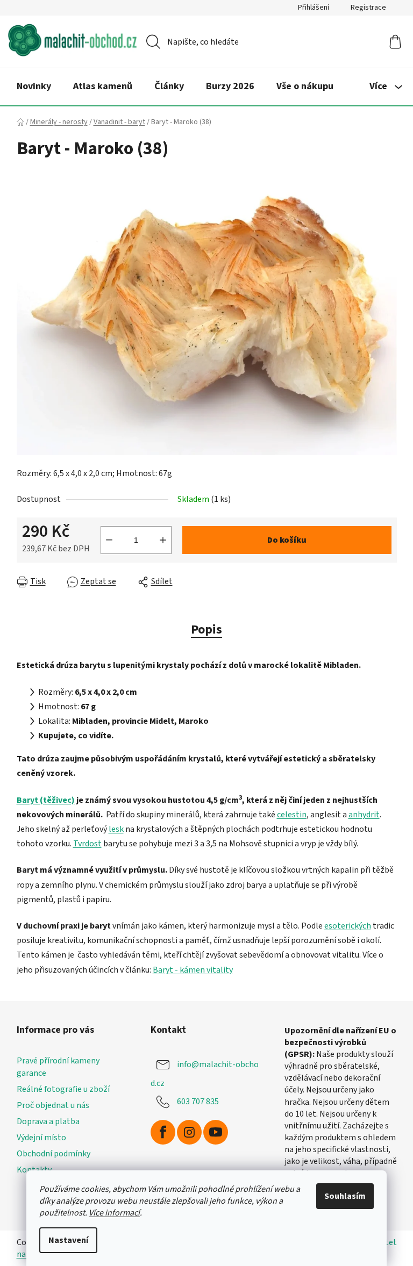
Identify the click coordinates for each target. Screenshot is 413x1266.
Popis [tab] (206, 629)
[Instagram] (189, 1132)
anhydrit (364, 815)
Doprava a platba (48, 1121)
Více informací (114, 1213)
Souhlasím (345, 1196)
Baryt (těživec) (46, 800)
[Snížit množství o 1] (109, 540)
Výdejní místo (41, 1137)
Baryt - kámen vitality (193, 970)
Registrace (368, 7)
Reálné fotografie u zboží (63, 1089)
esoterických (347, 926)
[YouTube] (215, 1132)
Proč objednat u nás (53, 1105)
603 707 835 (198, 1101)
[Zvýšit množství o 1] (163, 540)
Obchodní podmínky (53, 1154)
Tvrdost (87, 844)
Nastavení (68, 1240)
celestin (292, 815)
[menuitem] (34, 86)
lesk (116, 829)
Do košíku (287, 540)
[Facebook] (163, 1132)
